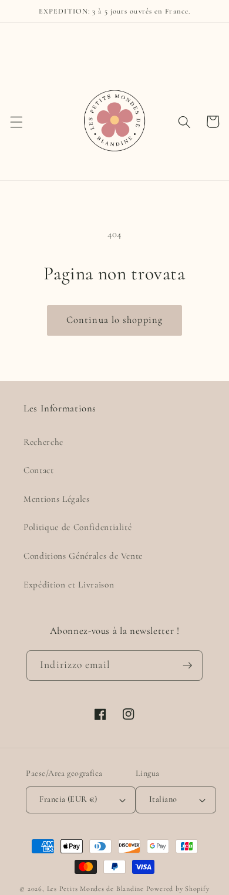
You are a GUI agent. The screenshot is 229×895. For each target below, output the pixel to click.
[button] (16, 121)
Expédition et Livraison (68, 584)
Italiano (163, 799)
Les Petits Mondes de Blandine (95, 888)
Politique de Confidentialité (77, 527)
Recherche (43, 442)
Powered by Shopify (178, 888)
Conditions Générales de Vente (83, 555)
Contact (38, 470)
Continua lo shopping (114, 320)
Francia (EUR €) (68, 799)
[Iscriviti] (187, 665)
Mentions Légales (56, 499)
